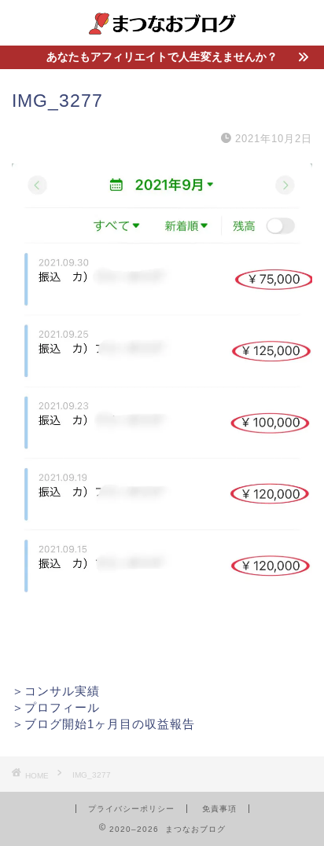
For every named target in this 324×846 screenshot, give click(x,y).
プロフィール (62, 707)
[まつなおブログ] (162, 33)
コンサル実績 (62, 691)
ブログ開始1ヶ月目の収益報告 (109, 724)
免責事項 (219, 808)
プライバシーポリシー (131, 808)
